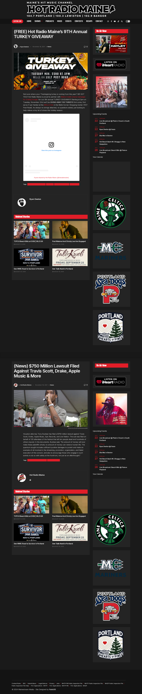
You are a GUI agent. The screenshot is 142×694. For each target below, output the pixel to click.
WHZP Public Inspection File (114, 683)
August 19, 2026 (58, 271)
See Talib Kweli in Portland (62, 269)
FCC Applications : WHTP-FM (59, 686)
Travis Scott (53, 460)
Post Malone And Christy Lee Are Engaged (69, 241)
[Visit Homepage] (71, 9)
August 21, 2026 (20, 244)
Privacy (51, 683)
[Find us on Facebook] (111, 21)
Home (29, 21)
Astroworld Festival (37, 460)
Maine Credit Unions (36, 184)
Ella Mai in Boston (105, 135)
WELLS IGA (48, 105)
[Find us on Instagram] (108, 21)
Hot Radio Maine (25, 385)
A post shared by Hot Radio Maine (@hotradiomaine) (51, 177)
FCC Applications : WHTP (39, 686)
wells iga (74, 184)
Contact (99, 21)
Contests (79, 21)
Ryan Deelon (24, 46)
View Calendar (98, 157)
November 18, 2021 (39, 46)
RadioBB (52, 689)
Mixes (59, 21)
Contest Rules (16, 683)
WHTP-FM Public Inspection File (72, 683)
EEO (24, 683)
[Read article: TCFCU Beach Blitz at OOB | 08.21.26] (31, 230)
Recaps (89, 21)
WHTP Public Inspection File (94, 683)
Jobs (58, 683)
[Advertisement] (111, 177)
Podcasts (50, 21)
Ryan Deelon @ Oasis (107, 129)
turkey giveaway (61, 184)
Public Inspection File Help (20, 686)
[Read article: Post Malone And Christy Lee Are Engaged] (70, 230)
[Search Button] (122, 21)
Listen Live (17, 21)
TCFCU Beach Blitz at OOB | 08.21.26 (28, 241)
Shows (38, 21)
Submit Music (32, 683)
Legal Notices (42, 683)
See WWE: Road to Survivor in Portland (29, 269)
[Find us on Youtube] (115, 21)
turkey (50, 184)
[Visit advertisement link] (51, 190)
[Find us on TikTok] (118, 21)
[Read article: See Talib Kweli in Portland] (70, 257)
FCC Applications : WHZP (79, 686)
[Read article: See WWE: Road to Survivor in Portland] (31, 257)
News (49, 46)
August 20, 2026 (58, 244)
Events (68, 21)
